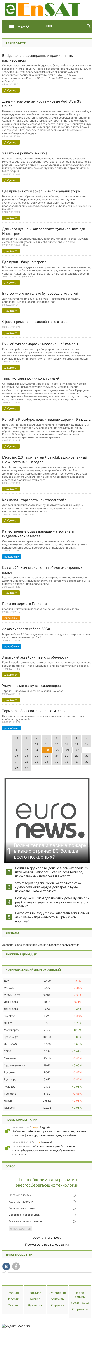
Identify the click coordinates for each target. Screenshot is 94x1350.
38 (86, 761)
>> (26, 767)
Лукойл (8, 1100)
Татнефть (10, 1058)
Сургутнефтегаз (14, 1065)
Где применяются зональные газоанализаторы (41, 191)
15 (86, 744)
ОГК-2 (8, 1023)
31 (16, 761)
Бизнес (35, 1299)
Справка (57, 1305)
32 (26, 761)
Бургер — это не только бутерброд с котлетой (40, 293)
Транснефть (11, 1037)
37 (76, 761)
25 (36, 755)
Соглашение (80, 1303)
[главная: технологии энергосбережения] (43, 9)
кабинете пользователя (64, 944)
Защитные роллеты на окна (25, 153)
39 (16, 767)
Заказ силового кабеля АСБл (26, 629)
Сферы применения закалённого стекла (35, 322)
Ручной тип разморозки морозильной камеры (40, 344)
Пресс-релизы (79, 1295)
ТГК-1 (7, 1051)
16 (16, 749)
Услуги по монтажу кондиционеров (31, 686)
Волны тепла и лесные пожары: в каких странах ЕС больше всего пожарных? (51, 851)
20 (57, 749)
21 (67, 749)
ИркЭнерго (11, 1001)
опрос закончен (20, 1228)
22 (77, 749)
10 (36, 744)
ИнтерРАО (10, 1044)
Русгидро (10, 1079)
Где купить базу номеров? (24, 262)
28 (66, 755)
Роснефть (10, 1093)
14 (76, 744)
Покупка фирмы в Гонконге (24, 604)
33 (36, 761)
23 (16, 755)
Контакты (57, 1299)
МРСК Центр (12, 994)
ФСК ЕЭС (10, 1086)
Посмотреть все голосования (47, 1244)
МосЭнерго (11, 1030)
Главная (13, 1293)
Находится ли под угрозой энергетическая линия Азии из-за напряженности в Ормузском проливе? (52, 917)
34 (46, 761)
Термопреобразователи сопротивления (35, 711)
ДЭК (6, 980)
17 (26, 749)
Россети (9, 1072)
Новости (13, 1299)
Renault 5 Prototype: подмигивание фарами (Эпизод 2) (47, 419)
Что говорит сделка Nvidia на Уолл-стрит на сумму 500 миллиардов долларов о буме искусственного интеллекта (48, 887)
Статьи (13, 1305)
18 (36, 749)
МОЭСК (9, 987)
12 (56, 744)
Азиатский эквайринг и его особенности (35, 657)
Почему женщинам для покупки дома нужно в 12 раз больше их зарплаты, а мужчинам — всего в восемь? (52, 902)
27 (56, 755)
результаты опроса (47, 1237)
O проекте (80, 1309)
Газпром (9, 1107)
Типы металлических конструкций (30, 378)
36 (66, 761)
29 (76, 755)
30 (86, 755)
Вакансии (35, 1305)
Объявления (57, 1293)
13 (66, 744)
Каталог (35, 1293)
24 (26, 755)
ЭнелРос (9, 1016)
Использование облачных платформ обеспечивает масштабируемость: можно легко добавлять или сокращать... (45, 1150)
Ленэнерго (11, 1008)
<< (16, 737)
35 (56, 761)
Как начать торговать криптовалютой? (34, 500)
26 (46, 755)
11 (46, 744)
